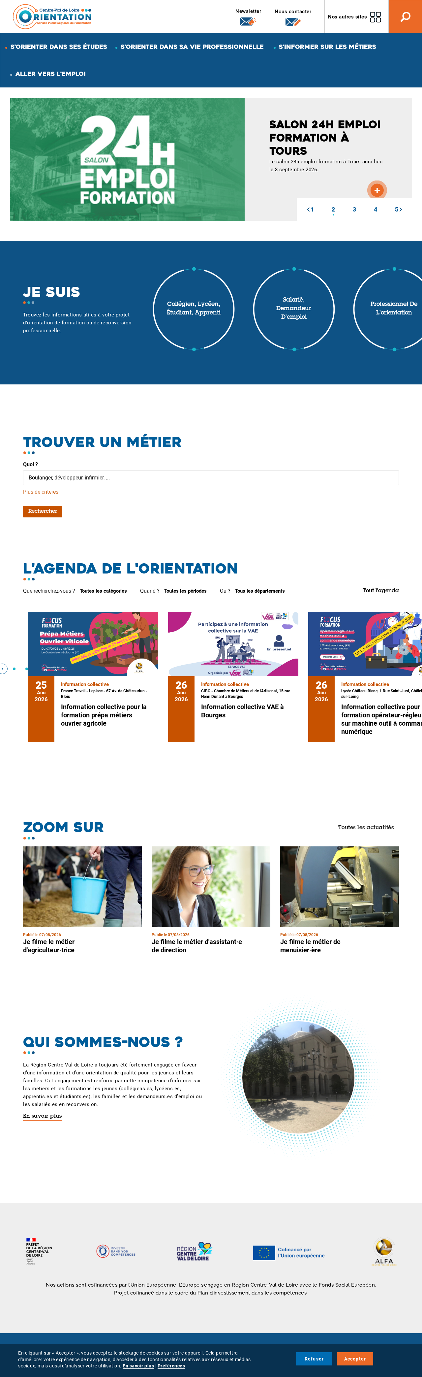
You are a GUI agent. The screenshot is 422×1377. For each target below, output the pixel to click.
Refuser (314, 1358)
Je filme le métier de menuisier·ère (310, 946)
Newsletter (248, 11)
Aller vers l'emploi (50, 74)
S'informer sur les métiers (327, 46)
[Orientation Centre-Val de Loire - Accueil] (52, 16)
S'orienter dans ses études (59, 46)
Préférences (171, 1365)
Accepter (355, 1358)
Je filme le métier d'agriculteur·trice (49, 946)
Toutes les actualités (366, 828)
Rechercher (42, 511)
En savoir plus (42, 1116)
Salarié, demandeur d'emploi (293, 308)
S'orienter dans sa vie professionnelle (192, 46)
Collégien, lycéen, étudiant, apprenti (194, 309)
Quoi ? (30, 464)
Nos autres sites (347, 17)
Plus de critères (40, 492)
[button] (308, 209)
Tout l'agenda (381, 591)
